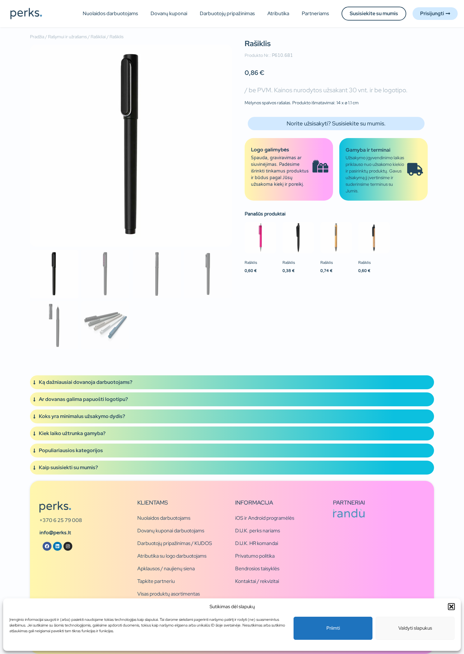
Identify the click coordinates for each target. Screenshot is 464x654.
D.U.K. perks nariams (257, 530)
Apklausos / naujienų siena (166, 568)
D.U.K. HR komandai (256, 543)
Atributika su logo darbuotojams (171, 556)
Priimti (333, 628)
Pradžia (37, 36)
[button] (451, 606)
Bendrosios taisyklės (257, 568)
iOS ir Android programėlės (264, 518)
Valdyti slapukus (415, 628)
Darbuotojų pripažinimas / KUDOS (174, 543)
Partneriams (315, 13)
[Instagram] (67, 546)
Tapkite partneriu (156, 581)
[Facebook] (47, 546)
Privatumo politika (255, 556)
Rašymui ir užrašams (67, 36)
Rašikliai (98, 36)
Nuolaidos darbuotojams (110, 13)
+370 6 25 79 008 (60, 520)
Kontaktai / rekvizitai (257, 581)
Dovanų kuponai (169, 13)
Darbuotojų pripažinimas (227, 13)
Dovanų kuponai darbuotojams (170, 530)
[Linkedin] (57, 546)
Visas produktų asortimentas (168, 593)
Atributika (278, 13)
